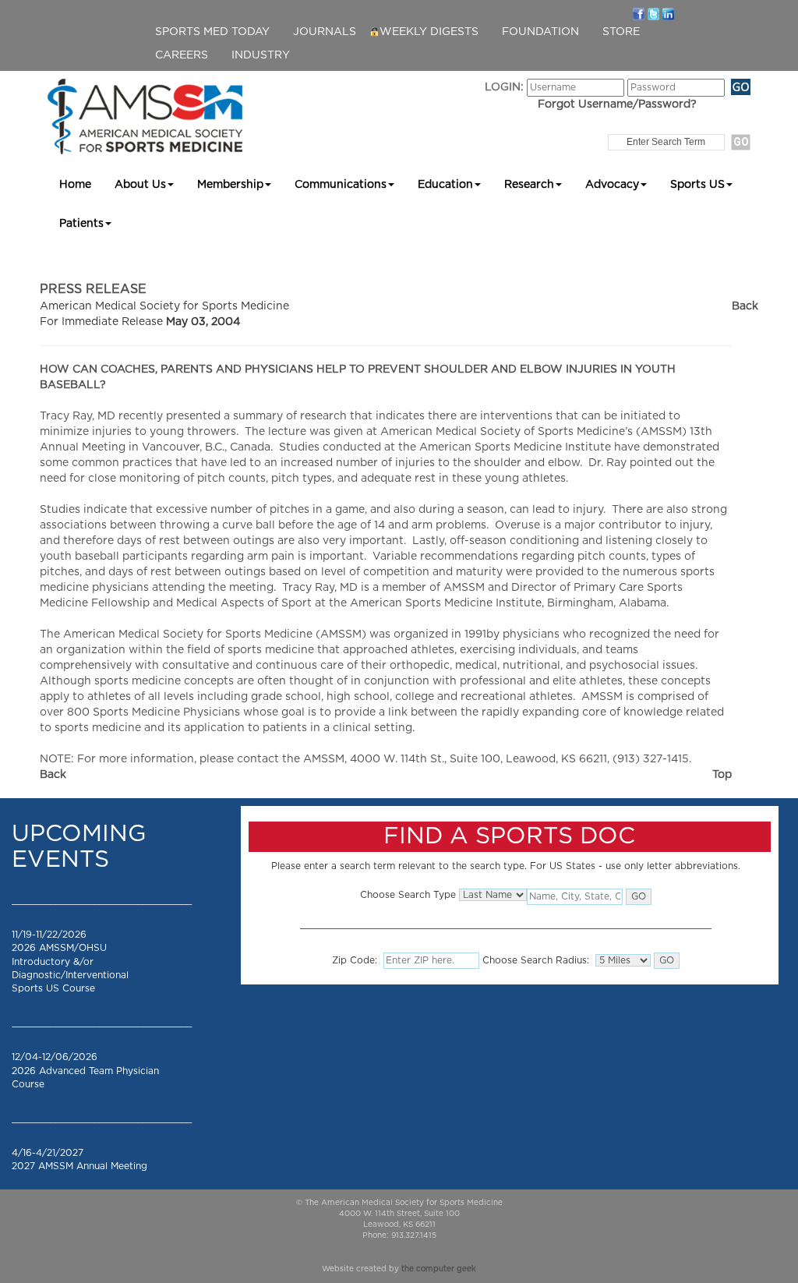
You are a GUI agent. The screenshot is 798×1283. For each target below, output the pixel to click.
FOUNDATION (540, 32)
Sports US (697, 184)
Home (75, 184)
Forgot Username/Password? (617, 104)
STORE (621, 32)
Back (745, 306)
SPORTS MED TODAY (212, 32)
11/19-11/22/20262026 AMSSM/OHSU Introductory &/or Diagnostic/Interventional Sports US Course (70, 961)
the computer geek (438, 1269)
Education (445, 184)
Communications (341, 184)
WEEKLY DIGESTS (429, 32)
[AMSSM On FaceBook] (638, 13)
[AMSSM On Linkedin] (668, 13)
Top (722, 774)
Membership (230, 184)
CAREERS (181, 55)
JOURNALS (324, 32)
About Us (140, 184)
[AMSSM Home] (145, 116)
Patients (81, 223)
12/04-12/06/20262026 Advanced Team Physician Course (85, 1070)
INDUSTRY (260, 55)
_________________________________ (102, 900)
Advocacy (612, 184)
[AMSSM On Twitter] (653, 13)
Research (529, 184)
